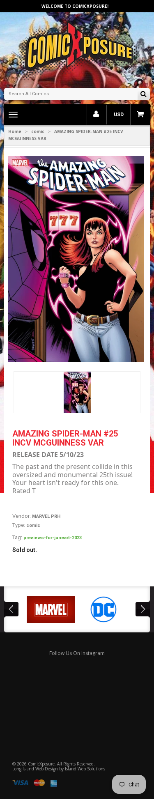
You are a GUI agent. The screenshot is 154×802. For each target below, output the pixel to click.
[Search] (143, 94)
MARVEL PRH (46, 516)
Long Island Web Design (35, 769)
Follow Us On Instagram (77, 653)
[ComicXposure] (77, 49)
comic (37, 131)
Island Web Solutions (85, 769)
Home (14, 131)
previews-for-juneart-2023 (52, 537)
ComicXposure (41, 764)
